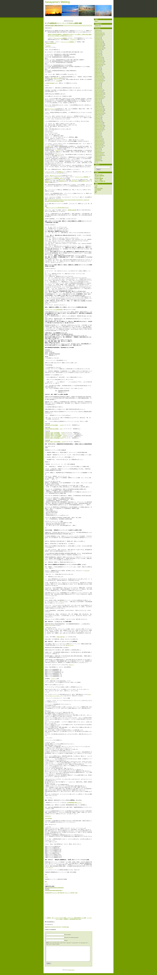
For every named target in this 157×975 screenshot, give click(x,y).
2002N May (97, 159)
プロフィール (98, 177)
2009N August (98, 49)
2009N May (97, 53)
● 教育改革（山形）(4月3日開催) (52, 432)
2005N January (98, 124)
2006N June (97, 100)
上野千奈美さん (74, 180)
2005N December (99, 109)
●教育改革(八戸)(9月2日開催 (51, 425)
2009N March (98, 56)
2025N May (97, 30)
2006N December (99, 92)
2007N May (97, 86)
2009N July (97, 50)
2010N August (98, 35)
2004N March (98, 137)
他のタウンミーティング (50, 108)
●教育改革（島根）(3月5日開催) (52, 437)
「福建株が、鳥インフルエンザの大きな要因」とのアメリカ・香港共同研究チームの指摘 (66, 917)
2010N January (98, 42)
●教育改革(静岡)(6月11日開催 (51, 428)
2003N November (99, 143)
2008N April (97, 71)
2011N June (97, 31)
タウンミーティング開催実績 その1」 (54, 178)
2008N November (99, 61)
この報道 (47, 83)
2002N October (98, 153)
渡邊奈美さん (63, 180)
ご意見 (75, 892)
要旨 (46, 874)
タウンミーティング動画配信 (60, 38)
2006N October (98, 95)
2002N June (97, 158)
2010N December (99, 33)
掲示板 (72, 892)
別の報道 (52, 83)
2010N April (97, 38)
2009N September (99, 48)
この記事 (58, 80)
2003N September (99, 145)
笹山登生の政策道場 (99, 175)
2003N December (99, 141)
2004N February (98, 139)
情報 (61, 892)
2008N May (97, 69)
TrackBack (65, 926)
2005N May (97, 118)
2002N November (99, 152)
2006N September (99, 96)
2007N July (97, 83)
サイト (62, 601)
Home (96, 21)
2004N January (98, 140)
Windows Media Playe (51, 43)
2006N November (99, 94)
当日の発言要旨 (48, 818)
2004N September (99, 129)
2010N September (99, 34)
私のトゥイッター (99, 174)
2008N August (98, 65)
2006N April (97, 103)
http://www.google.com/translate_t (54, 890)
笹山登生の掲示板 (99, 178)
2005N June (97, 117)
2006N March (98, 105)
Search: (97, 164)
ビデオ (61, 425)
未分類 (96, 25)
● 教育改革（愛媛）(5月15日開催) (52, 433)
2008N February (98, 73)
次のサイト (71, 664)
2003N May (97, 151)
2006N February (98, 106)
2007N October (98, 79)
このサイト (57, 150)
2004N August (98, 130)
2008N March (98, 72)
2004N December (99, 125)
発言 (63, 892)
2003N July (97, 148)
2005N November (99, 110)
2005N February (98, 122)
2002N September (99, 155)
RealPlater (48, 45)
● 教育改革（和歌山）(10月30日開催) (53, 435)
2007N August (98, 81)
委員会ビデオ (48, 625)
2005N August (98, 114)
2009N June (97, 52)
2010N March (98, 39)
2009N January (98, 58)
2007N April (97, 87)
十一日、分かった (49, 867)
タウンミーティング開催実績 (81, 176)
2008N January (98, 75)
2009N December (99, 43)
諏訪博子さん (84, 180)
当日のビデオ (48, 816)
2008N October (98, 62)
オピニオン (54, 892)
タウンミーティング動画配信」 (68, 41)
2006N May (97, 102)
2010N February (98, 41)
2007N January (98, 91)
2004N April (97, 136)
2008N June (97, 68)
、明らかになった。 (69, 645)
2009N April (97, 54)
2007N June (97, 84)
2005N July (97, 115)
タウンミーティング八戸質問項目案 (54, 309)
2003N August (98, 147)
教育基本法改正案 (72, 210)
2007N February (98, 90)
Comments (98, 188)
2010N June (97, 37)
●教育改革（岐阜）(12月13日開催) (53, 441)
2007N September (99, 80)
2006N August (98, 98)
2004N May (97, 134)
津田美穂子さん (60, 171)
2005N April (97, 120)
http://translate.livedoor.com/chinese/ (55, 887)
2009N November (99, 45)
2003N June (97, 149)
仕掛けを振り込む (61, 636)
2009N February (98, 57)
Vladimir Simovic (71, 969)
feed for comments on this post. (53, 926)
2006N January (98, 107)
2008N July (97, 67)
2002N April (97, 160)
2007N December (99, 76)
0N (95, 162)
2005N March (98, 121)
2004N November (99, 126)
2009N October (98, 46)
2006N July (97, 99)
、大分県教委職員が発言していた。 (74, 802)
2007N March (98, 88)
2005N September (99, 113)
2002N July (97, 156)
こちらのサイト (73, 39)
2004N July (97, 132)
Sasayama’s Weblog (57, 1)
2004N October (98, 128)
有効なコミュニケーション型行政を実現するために (57, 207)
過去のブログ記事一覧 (100, 181)
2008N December (99, 60)
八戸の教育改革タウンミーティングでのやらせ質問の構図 (64, 23)
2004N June (97, 133)
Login (96, 185)
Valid (98, 189)
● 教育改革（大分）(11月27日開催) (53, 436)
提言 (59, 892)
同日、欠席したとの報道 (56, 78)
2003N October (98, 144)
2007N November (99, 77)
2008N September (99, 64)
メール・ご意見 (98, 179)
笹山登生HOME (48, 892)
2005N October (98, 111)
